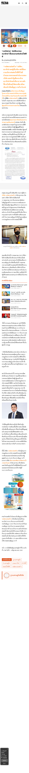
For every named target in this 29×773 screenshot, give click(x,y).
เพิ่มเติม (5, 757)
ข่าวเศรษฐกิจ (6, 563)
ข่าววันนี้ (24, 563)
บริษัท (3, 195)
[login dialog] (26, 3)
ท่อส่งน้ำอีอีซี (6, 566)
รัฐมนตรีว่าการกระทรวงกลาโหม (11, 105)
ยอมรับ (4, 760)
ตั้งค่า (4, 763)
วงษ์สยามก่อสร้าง (17, 566)
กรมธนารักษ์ (15, 563)
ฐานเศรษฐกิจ (17, 559)
